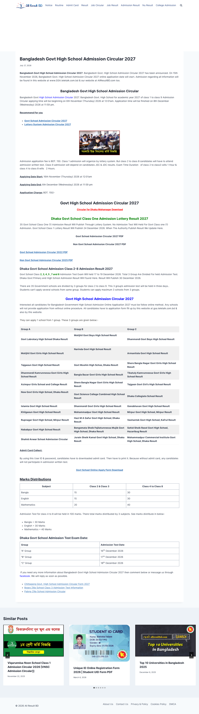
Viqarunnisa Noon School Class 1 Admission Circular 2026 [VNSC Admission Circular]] (29, 667)
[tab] (94, 687)
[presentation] (33, 641)
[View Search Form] (181, 5)
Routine (59, 5)
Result (84, 5)
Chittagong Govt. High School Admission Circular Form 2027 (57, 584)
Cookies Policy (158, 704)
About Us (108, 704)
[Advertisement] (99, 31)
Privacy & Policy (139, 704)
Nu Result (147, 5)
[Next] (191, 655)
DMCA (172, 704)
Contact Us (122, 704)
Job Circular (97, 5)
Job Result (112, 5)
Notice (48, 5)
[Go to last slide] (7, 655)
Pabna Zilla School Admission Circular (45, 591)
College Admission (166, 5)
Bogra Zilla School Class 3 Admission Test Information (53, 587)
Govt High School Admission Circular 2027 (99, 299)
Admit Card (72, 5)
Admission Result (130, 5)
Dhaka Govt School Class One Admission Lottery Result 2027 (99, 219)
